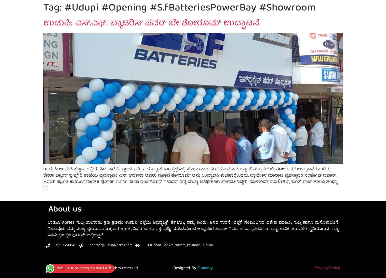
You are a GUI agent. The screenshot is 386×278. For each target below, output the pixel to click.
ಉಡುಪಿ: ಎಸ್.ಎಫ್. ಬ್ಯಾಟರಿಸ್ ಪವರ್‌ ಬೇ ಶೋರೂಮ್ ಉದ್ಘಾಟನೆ (151, 24)
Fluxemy (205, 268)
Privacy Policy (327, 268)
